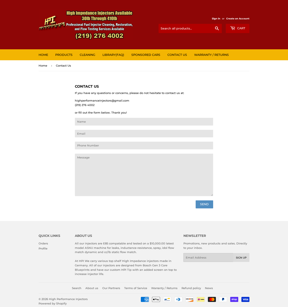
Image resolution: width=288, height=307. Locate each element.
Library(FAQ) (113, 55)
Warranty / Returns (211, 55)
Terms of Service (135, 288)
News (209, 288)
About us (91, 288)
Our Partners (111, 288)
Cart (240, 28)
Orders (43, 243)
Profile (43, 248)
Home (43, 55)
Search (76, 288)
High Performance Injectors (68, 299)
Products (64, 55)
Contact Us (177, 55)
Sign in (216, 18)
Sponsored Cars (145, 55)
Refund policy (191, 288)
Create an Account (237, 18)
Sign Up (241, 257)
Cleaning (87, 55)
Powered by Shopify (53, 303)
